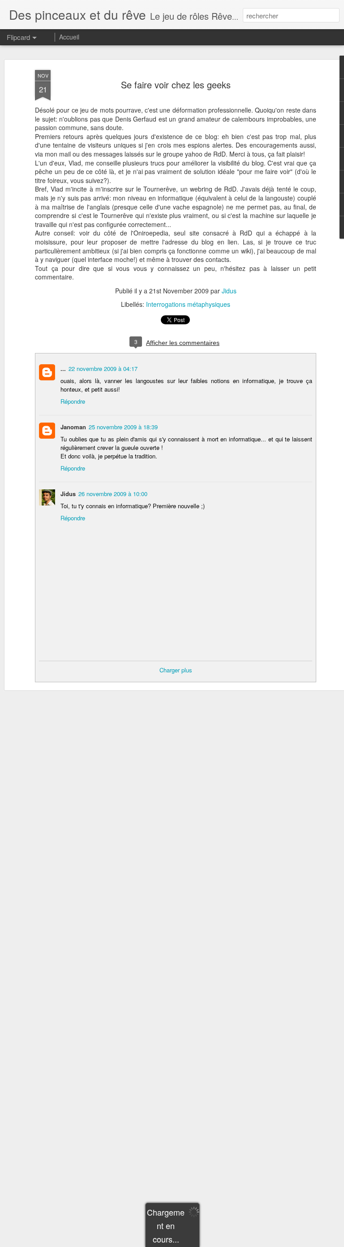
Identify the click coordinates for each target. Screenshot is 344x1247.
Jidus (229, 290)
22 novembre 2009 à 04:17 (103, 368)
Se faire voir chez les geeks (176, 84)
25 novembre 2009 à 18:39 (123, 427)
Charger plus (175, 670)
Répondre (72, 401)
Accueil (69, 36)
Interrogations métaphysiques (188, 304)
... (63, 368)
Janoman (73, 427)
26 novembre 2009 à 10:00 (112, 493)
